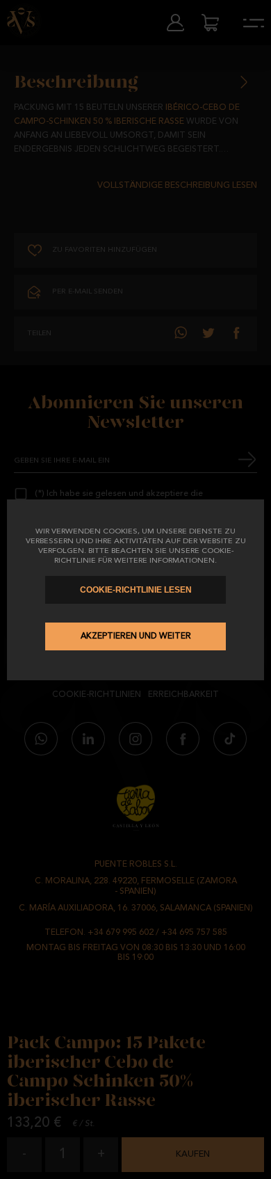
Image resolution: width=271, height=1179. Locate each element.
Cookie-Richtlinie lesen (136, 590)
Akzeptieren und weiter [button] (136, 636)
